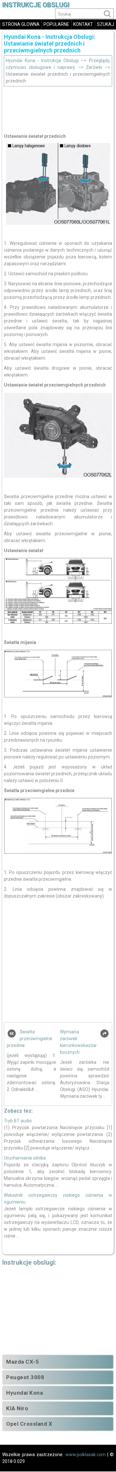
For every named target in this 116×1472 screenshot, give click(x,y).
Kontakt (83, 24)
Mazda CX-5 (22, 1361)
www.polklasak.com (85, 1454)
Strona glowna (21, 24)
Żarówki (94, 67)
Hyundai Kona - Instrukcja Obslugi (42, 60)
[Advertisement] (58, 108)
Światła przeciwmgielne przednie (29, 1038)
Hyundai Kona (24, 1393)
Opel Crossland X (29, 1424)
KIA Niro (17, 1408)
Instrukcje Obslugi (35, 5)
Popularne (56, 24)
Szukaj (105, 24)
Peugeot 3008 (25, 1377)
